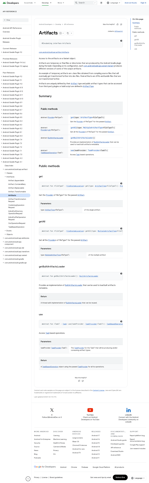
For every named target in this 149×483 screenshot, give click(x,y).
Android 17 (96, 435)
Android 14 (96, 447)
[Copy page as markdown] (68, 33)
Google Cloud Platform (101, 467)
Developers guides (117, 444)
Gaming (56, 435)
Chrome (74, 467)
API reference (10, 11)
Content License (98, 390)
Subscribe (120, 477)
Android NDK (115, 455)
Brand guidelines (56, 477)
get (72, 117)
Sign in (143, 3)
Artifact (74, 83)
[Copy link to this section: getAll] (47, 221)
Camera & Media (59, 447)
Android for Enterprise (42, 439)
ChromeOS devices (79, 445)
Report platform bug (137, 435)
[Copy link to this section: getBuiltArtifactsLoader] (67, 266)
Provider (80, 122)
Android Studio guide (119, 440)
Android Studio (131, 3)
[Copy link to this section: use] (45, 314)
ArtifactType (88, 86)
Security (37, 443)
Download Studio (117, 451)
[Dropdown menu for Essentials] (36, 3)
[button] (15, 52)
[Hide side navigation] (28, 478)
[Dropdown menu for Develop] (52, 3)
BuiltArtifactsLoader (101, 142)
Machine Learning (60, 439)
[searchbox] (16, 20)
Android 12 (96, 454)
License (44, 477)
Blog (35, 454)
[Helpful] (117, 24)
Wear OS (75, 441)
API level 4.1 (119, 31)
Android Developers (45, 24)
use (72, 150)
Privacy (56, 450)
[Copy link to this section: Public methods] (60, 109)
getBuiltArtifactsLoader (82, 138)
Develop (45, 3)
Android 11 (95, 458)
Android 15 (96, 443)
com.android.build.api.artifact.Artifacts (54, 52)
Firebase (85, 467)
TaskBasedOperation (50, 367)
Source (36, 447)
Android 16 (96, 439)
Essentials (28, 3)
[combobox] (85, 3)
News (36, 450)
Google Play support (137, 445)
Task (78, 155)
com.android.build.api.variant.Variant (99, 66)
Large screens (77, 438)
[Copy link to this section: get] (45, 176)
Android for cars (78, 449)
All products (119, 467)
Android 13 (96, 450)
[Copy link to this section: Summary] (54, 96)
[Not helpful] (121, 24)
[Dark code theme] (121, 40)
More (60, 3)
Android (37, 435)
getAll (74, 127)
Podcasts (37, 458)
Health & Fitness (59, 443)
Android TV (76, 453)
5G (54, 454)
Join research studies (137, 448)
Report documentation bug (137, 440)
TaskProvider (79, 348)
